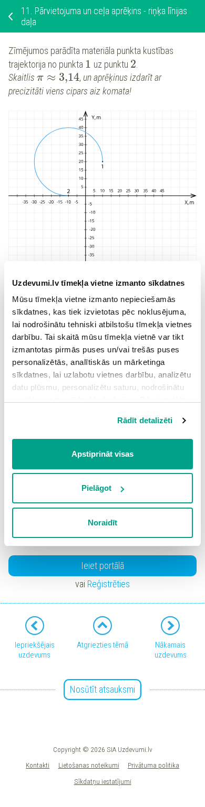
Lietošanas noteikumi (88, 765)
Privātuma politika (153, 765)
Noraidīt (102, 522)
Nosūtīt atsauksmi (102, 689)
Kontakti (37, 765)
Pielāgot (96, 487)
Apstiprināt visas (102, 453)
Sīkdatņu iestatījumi (102, 781)
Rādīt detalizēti (145, 420)
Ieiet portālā (102, 565)
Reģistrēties (108, 583)
